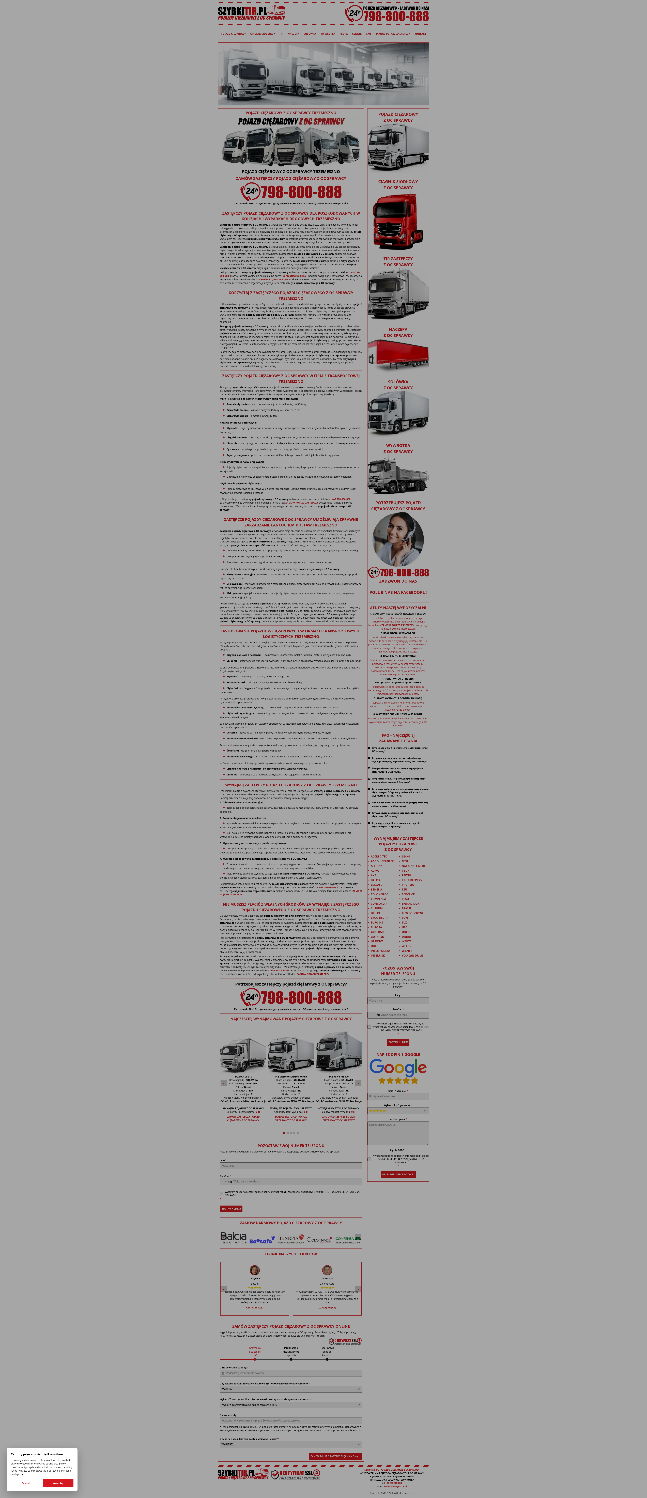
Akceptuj (58, 1483)
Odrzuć (26, 1483)
